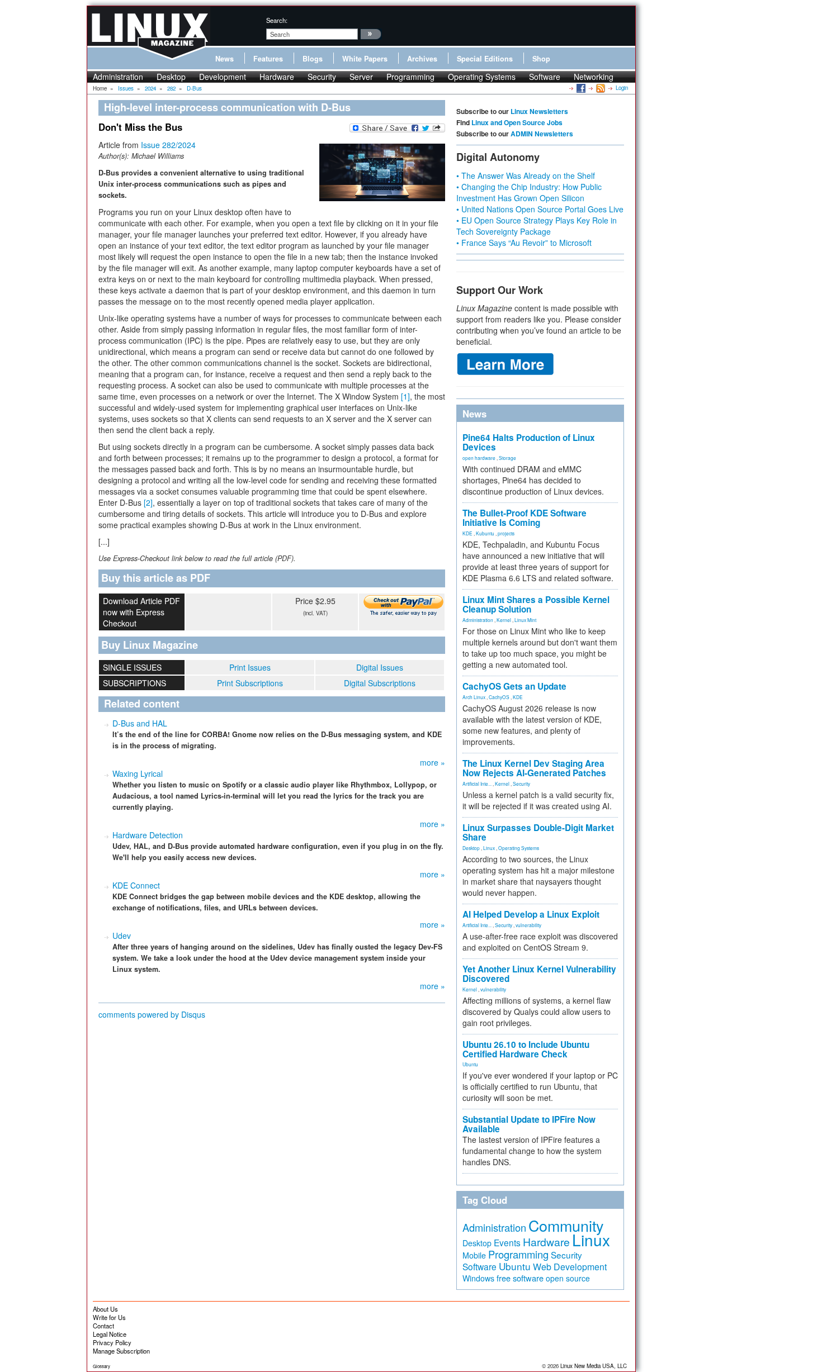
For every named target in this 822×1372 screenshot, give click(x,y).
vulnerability (528, 925)
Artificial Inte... (477, 783)
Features (268, 59)
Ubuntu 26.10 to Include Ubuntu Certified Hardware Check (525, 1049)
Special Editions (485, 59)
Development (222, 76)
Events (507, 1242)
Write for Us (109, 1317)
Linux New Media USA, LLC (593, 1366)
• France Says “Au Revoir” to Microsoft (524, 242)
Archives (422, 59)
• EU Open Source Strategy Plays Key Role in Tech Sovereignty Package (536, 226)
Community (565, 1225)
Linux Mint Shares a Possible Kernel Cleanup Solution (536, 604)
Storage (507, 457)
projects (506, 533)
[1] (405, 396)
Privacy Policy (112, 1342)
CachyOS (499, 697)
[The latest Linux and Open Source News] (599, 88)
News (224, 59)
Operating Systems (482, 76)
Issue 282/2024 (168, 144)
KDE (467, 533)
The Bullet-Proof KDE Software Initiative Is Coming (524, 518)
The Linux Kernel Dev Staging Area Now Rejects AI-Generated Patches (534, 768)
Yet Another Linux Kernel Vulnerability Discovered (539, 974)
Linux (489, 847)
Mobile (474, 1255)
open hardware (478, 457)
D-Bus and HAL (139, 723)
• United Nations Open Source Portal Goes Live (539, 209)
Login (622, 88)
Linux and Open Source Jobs (517, 122)
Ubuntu (470, 1064)
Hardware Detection (147, 835)
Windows (478, 1278)
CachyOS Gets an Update (514, 686)
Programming (410, 76)
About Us (105, 1308)
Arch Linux (473, 697)
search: (276, 20)
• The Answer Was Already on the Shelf (525, 175)
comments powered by (151, 1014)
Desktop (171, 76)
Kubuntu (485, 533)
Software (544, 76)
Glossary (101, 1366)
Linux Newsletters (539, 111)
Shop (541, 59)
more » (432, 762)
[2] (148, 502)
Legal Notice (109, 1334)
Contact (103, 1325)
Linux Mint (525, 619)
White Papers (365, 59)
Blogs (313, 59)
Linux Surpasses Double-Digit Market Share (538, 832)
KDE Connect (136, 885)
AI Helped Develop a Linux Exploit (530, 914)
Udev (121, 935)
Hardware (276, 76)
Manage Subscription (121, 1350)
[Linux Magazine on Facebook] (580, 88)
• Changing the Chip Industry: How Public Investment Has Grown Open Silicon (529, 192)
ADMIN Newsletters (542, 134)
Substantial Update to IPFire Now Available (529, 1124)
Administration (118, 76)
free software (520, 1278)
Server (361, 76)
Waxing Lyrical (137, 773)
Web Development (570, 1266)
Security (322, 76)
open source (568, 1278)
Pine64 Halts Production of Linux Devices (528, 442)
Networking (593, 76)
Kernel (504, 619)
